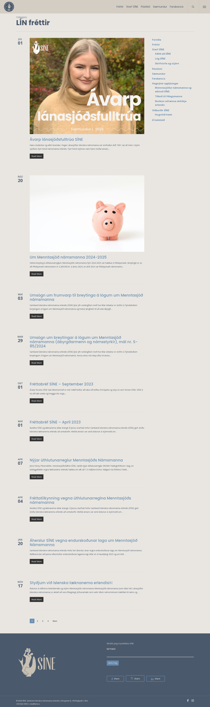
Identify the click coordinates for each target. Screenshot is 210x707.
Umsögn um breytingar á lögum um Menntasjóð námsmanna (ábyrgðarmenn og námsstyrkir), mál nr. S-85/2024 (84, 342)
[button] (204, 6)
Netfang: (111, 649)
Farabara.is (158, 78)
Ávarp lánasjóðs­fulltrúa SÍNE (56, 139)
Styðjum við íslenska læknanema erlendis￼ (71, 582)
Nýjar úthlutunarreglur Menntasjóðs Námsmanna (76, 460)
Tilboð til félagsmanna (168, 96)
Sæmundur (158, 73)
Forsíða (156, 39)
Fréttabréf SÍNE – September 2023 (61, 384)
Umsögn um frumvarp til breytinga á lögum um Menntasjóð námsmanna (86, 297)
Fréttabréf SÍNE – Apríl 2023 (55, 422)
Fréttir (156, 44)
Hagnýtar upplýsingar (165, 83)
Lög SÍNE (160, 58)
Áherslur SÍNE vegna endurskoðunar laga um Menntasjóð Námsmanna (83, 542)
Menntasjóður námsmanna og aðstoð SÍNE (173, 89)
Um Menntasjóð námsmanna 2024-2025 (68, 257)
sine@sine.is (35, 704)
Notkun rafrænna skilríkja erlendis (170, 102)
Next (55, 621)
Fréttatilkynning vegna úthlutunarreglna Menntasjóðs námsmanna (80, 500)
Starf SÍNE (158, 49)
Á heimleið (158, 120)
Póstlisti (157, 68)
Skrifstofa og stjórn (167, 63)
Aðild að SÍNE (163, 53)
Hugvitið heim (163, 114)
